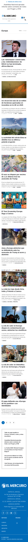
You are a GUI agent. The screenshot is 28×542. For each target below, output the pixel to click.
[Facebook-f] (3, 513)
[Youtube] (11, 513)
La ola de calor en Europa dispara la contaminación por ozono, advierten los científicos (14, 328)
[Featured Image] (14, 48)
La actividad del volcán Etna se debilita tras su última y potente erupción (14, 140)
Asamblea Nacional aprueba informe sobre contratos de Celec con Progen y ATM (14, 7)
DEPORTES (4, 528)
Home (20, 30)
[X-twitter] (15, 513)
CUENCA (4, 522)
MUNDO (4, 531)
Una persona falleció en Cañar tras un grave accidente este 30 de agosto (13, 457)
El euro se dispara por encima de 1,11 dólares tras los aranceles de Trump (14, 177)
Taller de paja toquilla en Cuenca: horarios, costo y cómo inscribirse (13, 434)
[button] (22, 17)
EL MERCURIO (5, 537)
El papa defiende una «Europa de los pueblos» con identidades (14, 403)
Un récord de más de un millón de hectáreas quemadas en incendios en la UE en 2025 (14, 103)
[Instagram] (7, 513)
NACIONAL (4, 525)
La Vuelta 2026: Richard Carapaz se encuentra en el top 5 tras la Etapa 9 (14, 449)
